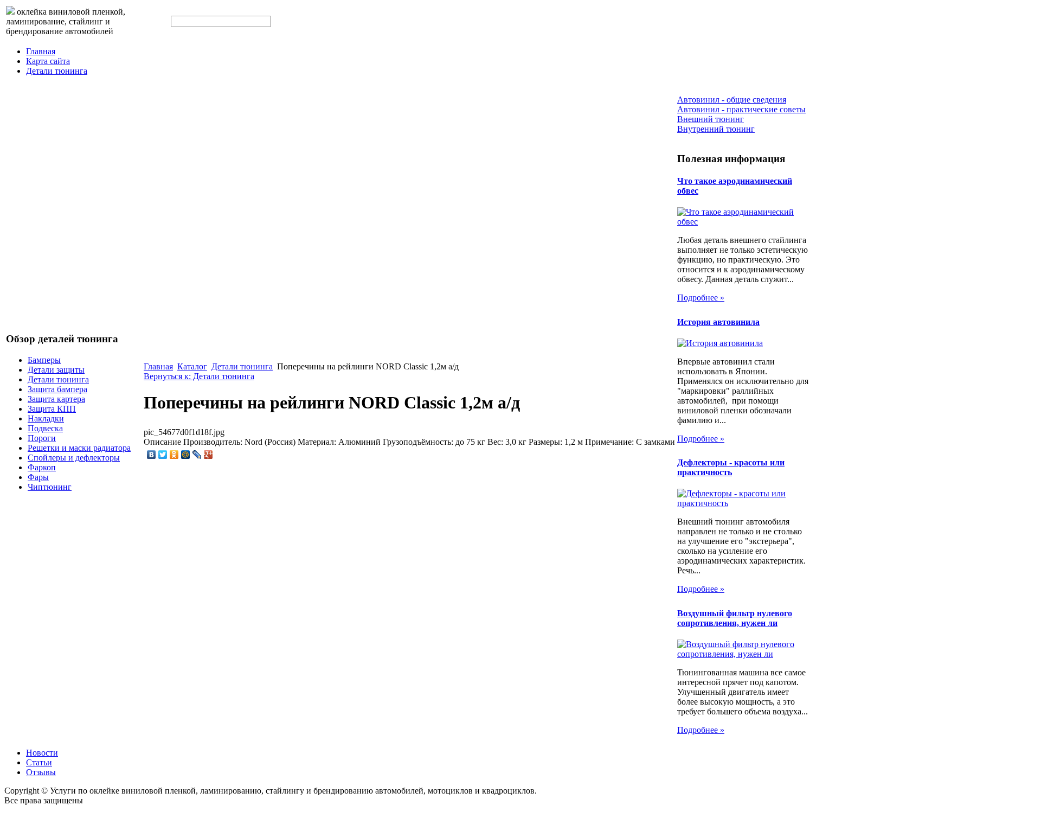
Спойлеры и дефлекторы (74, 457)
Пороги (42, 438)
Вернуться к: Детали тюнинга (199, 376)
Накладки (46, 418)
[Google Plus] (208, 455)
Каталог (192, 366)
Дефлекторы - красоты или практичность (731, 467)
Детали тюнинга (56, 70)
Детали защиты (56, 369)
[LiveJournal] (197, 455)
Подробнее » (700, 297)
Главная (40, 51)
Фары (38, 477)
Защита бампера (57, 389)
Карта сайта (48, 61)
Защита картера (56, 399)
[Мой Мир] (185, 455)
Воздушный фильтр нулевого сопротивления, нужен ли (734, 618)
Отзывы (41, 772)
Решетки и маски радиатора (79, 447)
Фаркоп (42, 467)
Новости (42, 752)
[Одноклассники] (174, 455)
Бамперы (44, 360)
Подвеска (45, 428)
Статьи (39, 762)
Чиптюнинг (50, 486)
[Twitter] (163, 455)
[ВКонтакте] (151, 455)
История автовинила (718, 322)
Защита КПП (52, 408)
